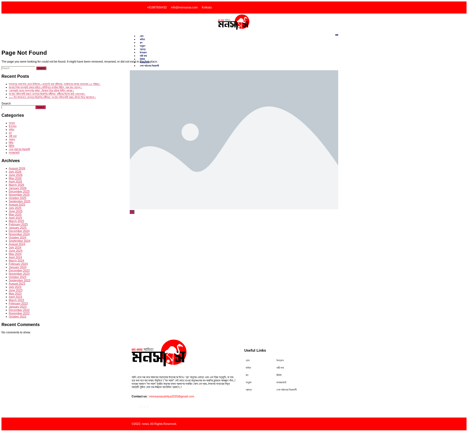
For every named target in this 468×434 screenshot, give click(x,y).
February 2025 (18, 224)
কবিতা (142, 39)
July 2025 (15, 207)
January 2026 (18, 188)
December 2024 (19, 231)
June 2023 (15, 290)
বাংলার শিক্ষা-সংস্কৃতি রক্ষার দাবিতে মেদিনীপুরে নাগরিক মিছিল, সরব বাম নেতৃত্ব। (45, 87)
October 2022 (17, 316)
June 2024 (15, 250)
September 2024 (19, 240)
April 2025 (15, 217)
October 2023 (17, 277)
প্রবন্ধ (143, 49)
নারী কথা (143, 55)
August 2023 (17, 283)
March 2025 (16, 221)
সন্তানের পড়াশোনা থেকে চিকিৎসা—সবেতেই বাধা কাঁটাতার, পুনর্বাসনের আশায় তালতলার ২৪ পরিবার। (55, 84)
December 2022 (19, 310)
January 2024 (18, 267)
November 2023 (19, 273)
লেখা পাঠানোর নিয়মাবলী (149, 65)
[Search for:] (18, 68)
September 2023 (19, 280)
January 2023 (18, 306)
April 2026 (15, 181)
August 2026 (17, 168)
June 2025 (15, 211)
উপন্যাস (143, 52)
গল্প (141, 42)
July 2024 (15, 247)
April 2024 (15, 257)
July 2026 (15, 171)
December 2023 (19, 270)
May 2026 (15, 178)
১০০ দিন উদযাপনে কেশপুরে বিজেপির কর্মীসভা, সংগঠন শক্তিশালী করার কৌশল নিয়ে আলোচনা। (52, 97)
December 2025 (19, 191)
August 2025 (17, 204)
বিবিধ (11, 142)
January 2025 (18, 227)
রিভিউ (142, 59)
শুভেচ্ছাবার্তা (145, 62)
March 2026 (16, 184)
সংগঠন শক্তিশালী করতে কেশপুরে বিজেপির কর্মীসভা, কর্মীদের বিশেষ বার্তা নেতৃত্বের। (47, 94)
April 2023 (15, 296)
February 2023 (18, 303)
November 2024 (19, 234)
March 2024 (16, 260)
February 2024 (18, 263)
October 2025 (17, 198)
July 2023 (15, 287)
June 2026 (15, 175)
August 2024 (17, 244)
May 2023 (15, 293)
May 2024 (15, 254)
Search (6, 103)
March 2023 (16, 300)
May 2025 (15, 214)
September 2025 (19, 201)
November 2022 (19, 313)
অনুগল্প (142, 45)
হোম (141, 36)
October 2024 (17, 237)
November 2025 (19, 194)
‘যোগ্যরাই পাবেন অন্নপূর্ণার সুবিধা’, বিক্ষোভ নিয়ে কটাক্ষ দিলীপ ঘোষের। (41, 90)
